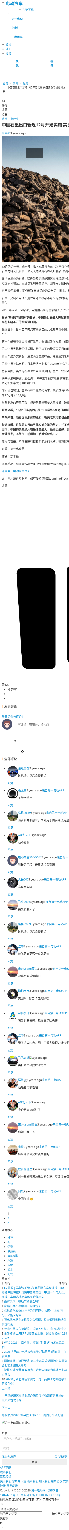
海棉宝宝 (23, 991)
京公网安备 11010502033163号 (41, 1495)
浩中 (21, 946)
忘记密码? (61, 1456)
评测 (10, 1247)
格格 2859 (24, 813)
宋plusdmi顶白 (27, 969)
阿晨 (21, 1191)
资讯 (15, 83)
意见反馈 (5, 1477)
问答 (10, 1274)
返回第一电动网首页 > (16, 471)
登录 (34, 1462)
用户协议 (56, 1481)
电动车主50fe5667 (30, 857)
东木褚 (6, 133)
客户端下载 (19, 1481)
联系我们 (5, 1472)
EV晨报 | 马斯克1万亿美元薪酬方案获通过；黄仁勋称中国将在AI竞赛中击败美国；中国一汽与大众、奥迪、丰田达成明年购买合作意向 (34, 1292)
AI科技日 (23, 1013)
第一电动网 (38, 1490)
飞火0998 (24, 902)
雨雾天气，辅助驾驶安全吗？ (22, 1301)
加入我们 (44, 1481)
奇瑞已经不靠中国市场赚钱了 (22, 1306)
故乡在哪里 (25, 1169)
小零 (21, 1147)
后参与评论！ (13, 717)
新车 (10, 1242)
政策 (25, 83)
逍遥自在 (23, 768)
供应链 (11, 1251)
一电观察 (13, 119)
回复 (10, 783)
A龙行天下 (24, 835)
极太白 (22, 790)
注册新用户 (9, 1456)
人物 (10, 1265)
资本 (10, 1270)
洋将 (21, 1080)
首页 (5, 83)
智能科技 (13, 1256)
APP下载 (28, 10)
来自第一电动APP (53, 790)
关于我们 (5, 1481)
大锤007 (23, 879)
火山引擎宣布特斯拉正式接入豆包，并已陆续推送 (35, 1329)
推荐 (10, 1238)
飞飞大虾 (23, 1058)
